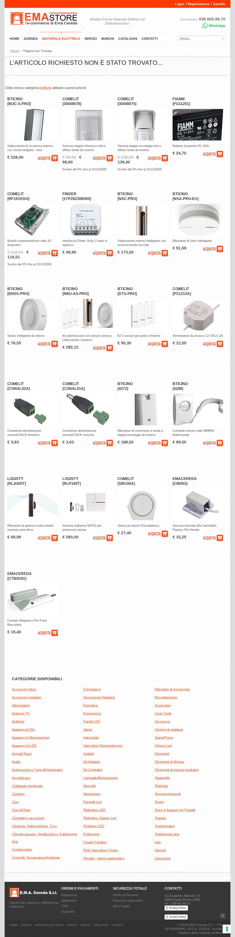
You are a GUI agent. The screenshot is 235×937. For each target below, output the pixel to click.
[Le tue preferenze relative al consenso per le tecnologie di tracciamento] (227, 929)
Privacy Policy (177, 907)
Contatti (150, 38)
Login (179, 4)
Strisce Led (163, 746)
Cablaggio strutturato (27, 786)
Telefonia (161, 786)
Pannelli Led (92, 802)
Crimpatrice (92, 689)
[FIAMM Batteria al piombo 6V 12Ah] (198, 139)
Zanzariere (163, 858)
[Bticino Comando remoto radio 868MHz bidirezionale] (198, 424)
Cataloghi (127, 38)
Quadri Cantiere (95, 842)
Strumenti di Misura (169, 762)
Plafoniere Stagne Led (99, 818)
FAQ (64, 906)
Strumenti (162, 754)
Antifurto (45, 88)
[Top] (222, 915)
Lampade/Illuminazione (100, 778)
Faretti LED (91, 721)
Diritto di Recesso (125, 895)
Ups (158, 842)
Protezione (91, 834)
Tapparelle (162, 778)
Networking (91, 794)
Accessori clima (24, 689)
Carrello (219, 4)
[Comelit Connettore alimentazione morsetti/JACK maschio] (87, 424)
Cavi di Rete (21, 810)
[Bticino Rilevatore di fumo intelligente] (198, 234)
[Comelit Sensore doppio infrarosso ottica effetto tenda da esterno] (87, 139)
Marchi (107, 38)
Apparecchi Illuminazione (30, 738)
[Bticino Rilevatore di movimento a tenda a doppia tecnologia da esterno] (143, 424)
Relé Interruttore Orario (100, 850)
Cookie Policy (177, 916)
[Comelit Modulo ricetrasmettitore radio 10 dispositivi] (32, 234)
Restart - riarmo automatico (103, 858)
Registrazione (199, 4)
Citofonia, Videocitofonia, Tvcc (34, 826)
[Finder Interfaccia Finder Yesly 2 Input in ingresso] (87, 234)
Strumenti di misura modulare (177, 770)
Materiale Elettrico (61, 38)
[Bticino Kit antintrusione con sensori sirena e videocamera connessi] (87, 329)
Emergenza (92, 713)
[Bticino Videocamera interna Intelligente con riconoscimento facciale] (143, 234)
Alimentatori (21, 705)
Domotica (90, 705)
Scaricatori (163, 705)
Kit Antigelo (91, 762)
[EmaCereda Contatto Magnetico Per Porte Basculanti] (32, 614)
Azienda (31, 38)
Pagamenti (69, 895)
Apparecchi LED (24, 746)
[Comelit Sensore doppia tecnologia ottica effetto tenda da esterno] (143, 139)
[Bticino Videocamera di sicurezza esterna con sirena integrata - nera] (32, 139)
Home (14, 38)
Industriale (91, 738)
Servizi (90, 38)
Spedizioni (68, 900)
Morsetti (89, 786)
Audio (16, 762)
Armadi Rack (22, 754)
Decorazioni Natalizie (99, 697)
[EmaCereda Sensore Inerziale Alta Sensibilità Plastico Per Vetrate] (198, 519)
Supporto (68, 911)
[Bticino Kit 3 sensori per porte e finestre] (143, 329)
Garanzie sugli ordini (128, 900)
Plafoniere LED (94, 810)
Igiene (87, 729)
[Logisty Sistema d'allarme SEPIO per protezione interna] (87, 519)
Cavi (15, 802)
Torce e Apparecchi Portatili (175, 810)
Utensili (160, 850)
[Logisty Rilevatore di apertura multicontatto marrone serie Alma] (32, 519)
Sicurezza (162, 721)
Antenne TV (21, 713)
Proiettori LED (93, 826)
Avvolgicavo (21, 778)
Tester (159, 802)
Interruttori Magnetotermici (103, 746)
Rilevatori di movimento (172, 689)
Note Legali (121, 906)
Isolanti (88, 754)
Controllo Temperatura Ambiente (36, 858)
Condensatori (22, 849)
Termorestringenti (168, 794)
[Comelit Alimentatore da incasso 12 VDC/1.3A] (198, 329)
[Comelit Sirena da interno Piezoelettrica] (143, 519)
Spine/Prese (164, 738)
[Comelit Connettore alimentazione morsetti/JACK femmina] (32, 424)
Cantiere (18, 794)
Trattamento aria (167, 834)
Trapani (160, 818)
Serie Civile (163, 713)
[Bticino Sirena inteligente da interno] (32, 329)
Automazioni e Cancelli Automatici (37, 770)
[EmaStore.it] (44, 27)
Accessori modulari (26, 697)
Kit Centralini (92, 770)
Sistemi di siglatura (169, 729)
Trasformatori (165, 826)
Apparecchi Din (23, 729)
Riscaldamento (166, 697)
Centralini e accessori (28, 818)
